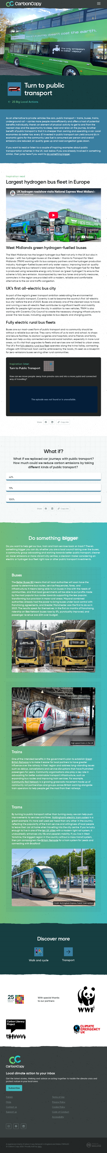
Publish (9, 1097)
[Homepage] (23, 4)
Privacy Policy (58, 1102)
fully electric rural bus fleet (34, 345)
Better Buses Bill (25, 582)
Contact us (11, 1107)
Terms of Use (58, 1097)
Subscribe (14, 1087)
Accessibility (58, 1117)
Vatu (40, 1146)
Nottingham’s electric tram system (70, 817)
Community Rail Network (25, 781)
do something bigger (58, 154)
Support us (11, 1112)
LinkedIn (23, 1126)
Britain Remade (49, 840)
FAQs (8, 1102)
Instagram (8, 1126)
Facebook (16, 1126)
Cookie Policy (58, 1107)
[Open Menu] (99, 3)
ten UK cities (49, 830)
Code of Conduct (60, 1112)
